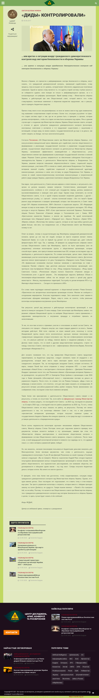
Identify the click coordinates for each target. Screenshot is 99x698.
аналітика (56, 679)
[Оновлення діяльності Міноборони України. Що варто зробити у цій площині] (13, 544)
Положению (33, 140)
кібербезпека (57, 683)
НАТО (72, 667)
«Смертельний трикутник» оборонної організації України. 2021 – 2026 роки (30, 562)
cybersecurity (74, 655)
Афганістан (85, 659)
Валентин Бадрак (36, 538)
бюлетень (66, 679)
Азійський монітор (21, 654)
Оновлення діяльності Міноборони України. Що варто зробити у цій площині (30, 547)
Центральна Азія (67, 675)
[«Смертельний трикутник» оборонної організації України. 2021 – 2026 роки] (13, 559)
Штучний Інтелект (82, 675)
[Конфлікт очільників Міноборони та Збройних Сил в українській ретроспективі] (13, 529)
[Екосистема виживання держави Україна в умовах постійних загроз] (8, 670)
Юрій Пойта (30, 663)
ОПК (78, 667)
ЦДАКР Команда (12, 22)
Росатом (86, 667)
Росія (70, 671)
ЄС (82, 655)
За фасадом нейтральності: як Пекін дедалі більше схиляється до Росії (29, 660)
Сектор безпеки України (31, 11)
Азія (76, 659)
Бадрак (55, 663)
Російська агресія (59, 671)
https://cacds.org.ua (76, 697)
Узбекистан (85, 671)
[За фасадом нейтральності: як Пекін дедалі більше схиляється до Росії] (8, 656)
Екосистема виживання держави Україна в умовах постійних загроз (31, 671)
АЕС (71, 659)
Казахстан (56, 667)
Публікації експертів (25, 528)
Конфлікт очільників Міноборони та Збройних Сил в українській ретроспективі (31, 533)
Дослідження (35, 654)
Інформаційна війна (60, 659)
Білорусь (64, 663)
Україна (55, 675)
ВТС (71, 663)
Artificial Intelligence (60, 655)
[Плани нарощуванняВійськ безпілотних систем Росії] (13, 574)
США (76, 671)
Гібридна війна (81, 663)
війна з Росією (78, 679)
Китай (65, 667)
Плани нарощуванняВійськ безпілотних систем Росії (29, 576)
